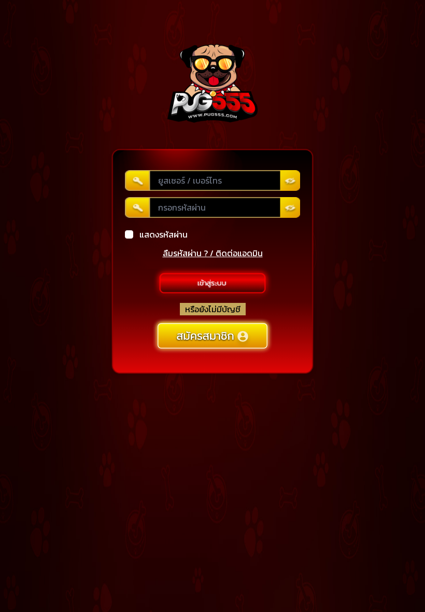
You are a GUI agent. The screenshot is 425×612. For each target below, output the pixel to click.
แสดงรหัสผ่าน (163, 234)
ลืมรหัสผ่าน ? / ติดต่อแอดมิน (213, 253)
